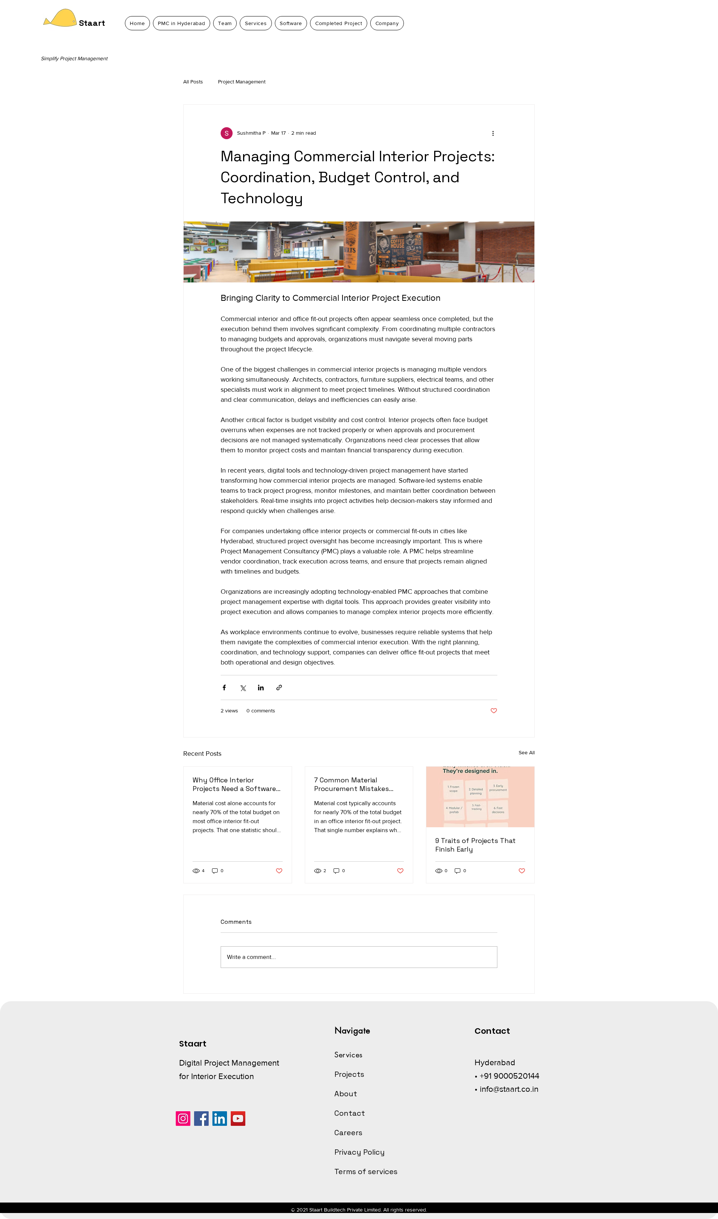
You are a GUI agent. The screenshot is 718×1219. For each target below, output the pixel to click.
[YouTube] (238, 1118)
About (345, 1094)
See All (527, 752)
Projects (349, 1074)
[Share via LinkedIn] (260, 687)
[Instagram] (183, 1118)
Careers (348, 1132)
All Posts (193, 82)
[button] (387, 23)
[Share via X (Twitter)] (242, 687)
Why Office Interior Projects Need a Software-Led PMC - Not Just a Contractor (236, 784)
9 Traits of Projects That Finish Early (475, 844)
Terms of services (366, 1171)
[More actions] (492, 133)
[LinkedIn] (219, 1118)
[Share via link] (279, 687)
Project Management (242, 82)
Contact (349, 1113)
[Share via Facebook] (224, 687)
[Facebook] (201, 1118)
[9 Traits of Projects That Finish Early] (480, 797)
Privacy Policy (359, 1152)
